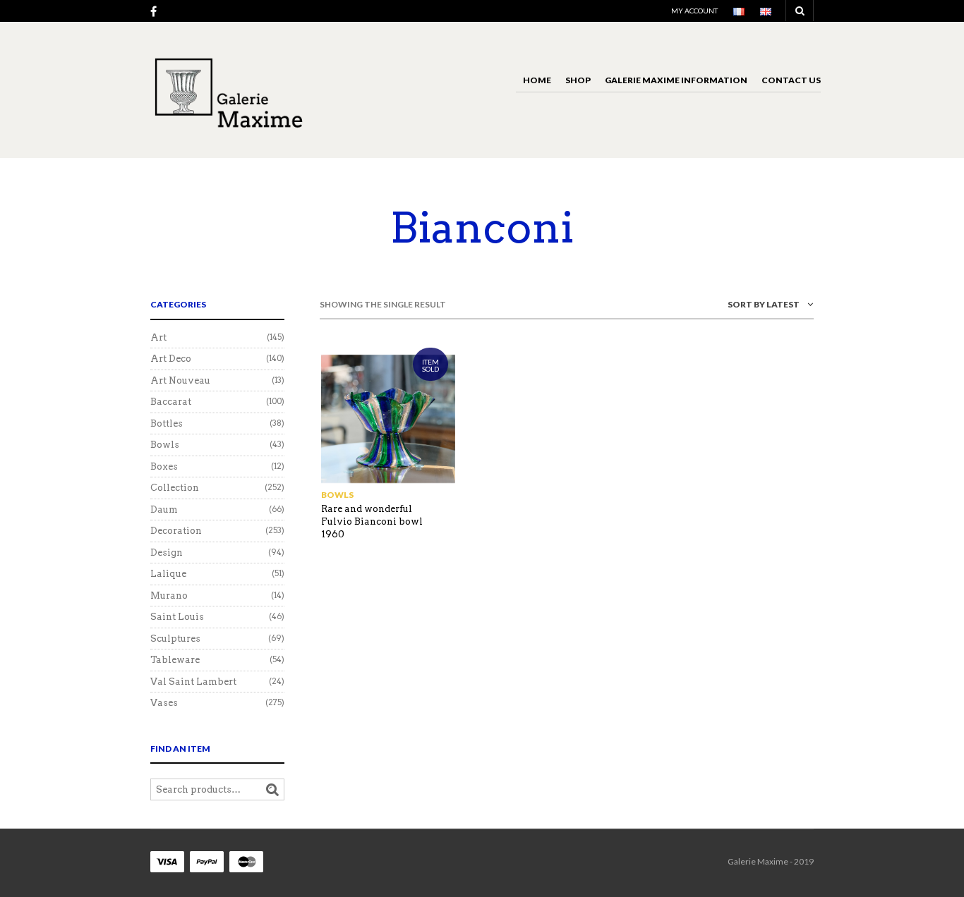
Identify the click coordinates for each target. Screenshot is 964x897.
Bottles (166, 423)
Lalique (168, 573)
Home (537, 80)
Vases (164, 702)
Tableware (175, 659)
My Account (694, 10)
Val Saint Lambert (193, 681)
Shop (578, 80)
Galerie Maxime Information (676, 80)
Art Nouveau (180, 380)
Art (158, 337)
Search (272, 789)
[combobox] (729, 307)
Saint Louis (177, 616)
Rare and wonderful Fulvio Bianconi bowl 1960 (372, 521)
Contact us (791, 80)
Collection (174, 487)
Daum (164, 509)
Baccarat (170, 401)
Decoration (176, 530)
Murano (169, 595)
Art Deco (170, 358)
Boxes (164, 466)
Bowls (337, 494)
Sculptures (175, 638)
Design (166, 552)
